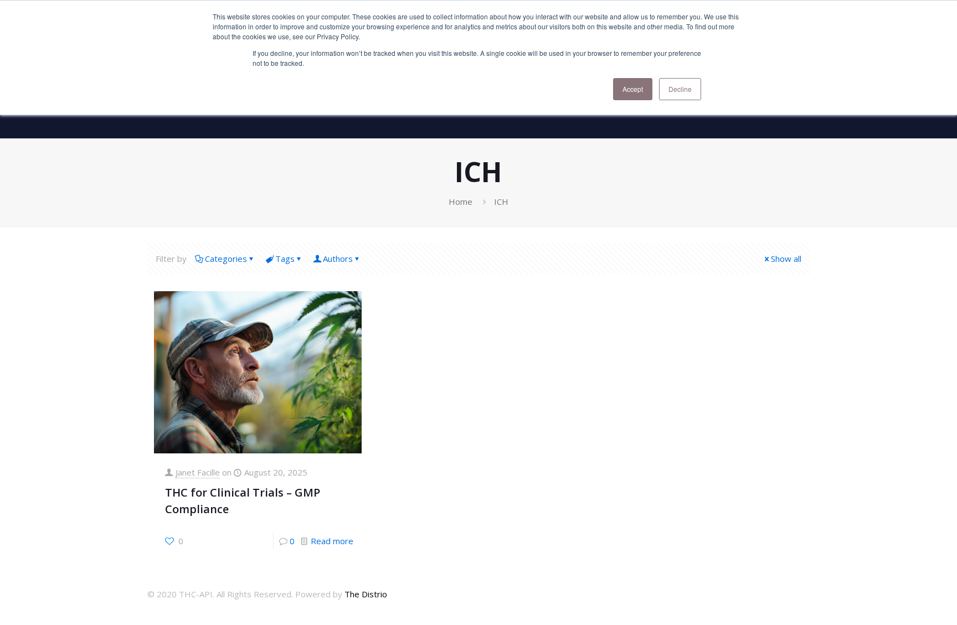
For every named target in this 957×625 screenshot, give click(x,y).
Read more (332, 540)
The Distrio (365, 594)
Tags (285, 258)
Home (460, 201)
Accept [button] (632, 89)
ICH (501, 201)
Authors (338, 258)
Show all (786, 258)
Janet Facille (198, 472)
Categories (226, 258)
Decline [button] (680, 89)
